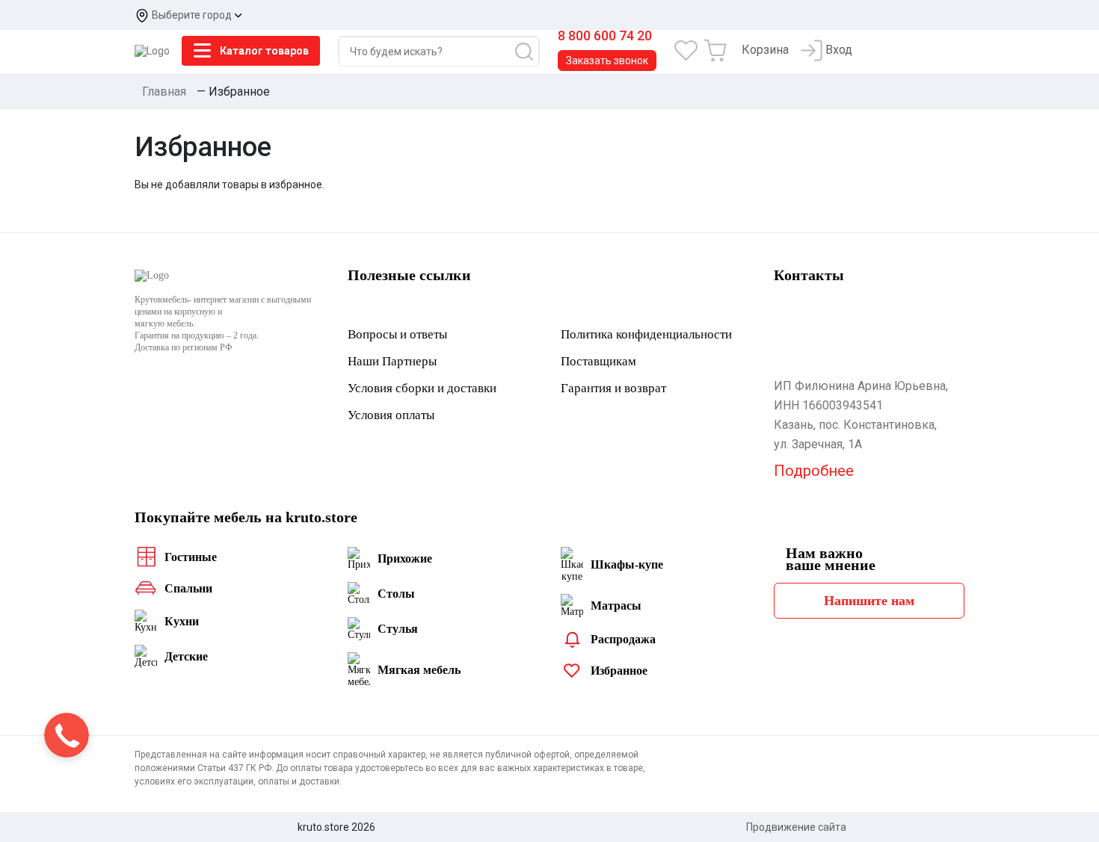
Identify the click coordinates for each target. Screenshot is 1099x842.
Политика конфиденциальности (646, 335)
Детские (186, 657)
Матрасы (616, 606)
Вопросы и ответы (397, 335)
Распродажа (623, 640)
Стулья (398, 629)
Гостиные (190, 557)
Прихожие (405, 559)
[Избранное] (686, 50)
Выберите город (193, 15)
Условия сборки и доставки (422, 388)
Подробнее (814, 471)
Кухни (181, 622)
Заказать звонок (607, 60)
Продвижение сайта (796, 827)
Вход (837, 50)
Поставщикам (598, 362)
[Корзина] (717, 50)
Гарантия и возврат (613, 388)
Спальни (188, 589)
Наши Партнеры (392, 362)
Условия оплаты (391, 415)
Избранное (619, 671)
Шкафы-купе (627, 565)
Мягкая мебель (419, 670)
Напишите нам (869, 600)
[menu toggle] (202, 50)
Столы (396, 594)
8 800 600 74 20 (605, 35)
